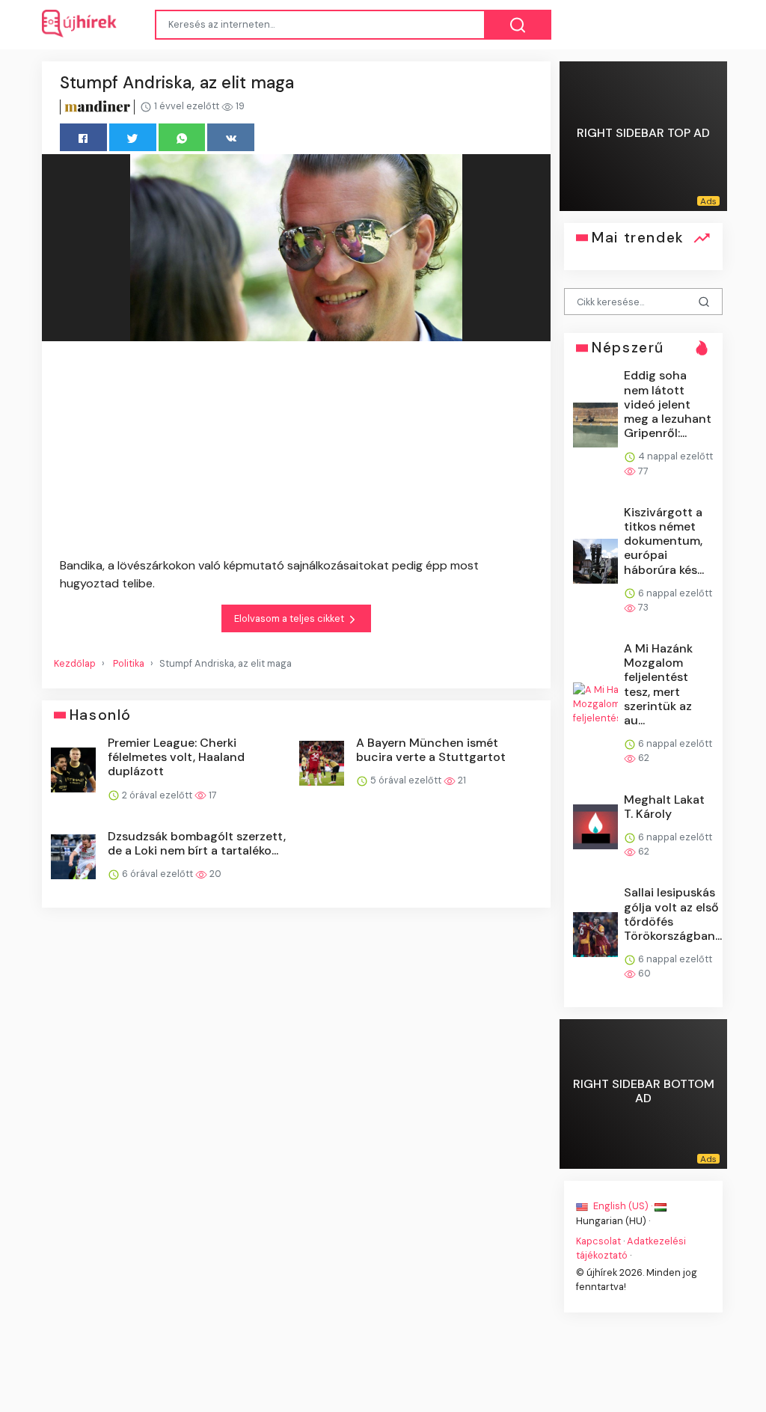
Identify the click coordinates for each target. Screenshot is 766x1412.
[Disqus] (296, 1134)
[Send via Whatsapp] (182, 137)
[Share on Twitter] (132, 137)
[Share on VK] (230, 137)
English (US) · (623, 1205)
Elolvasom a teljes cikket (290, 618)
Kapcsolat (598, 1240)
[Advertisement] (296, 452)
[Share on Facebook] (83, 137)
